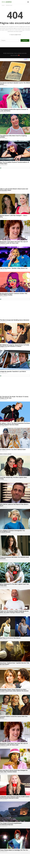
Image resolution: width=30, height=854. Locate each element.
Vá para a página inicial (15, 34)
